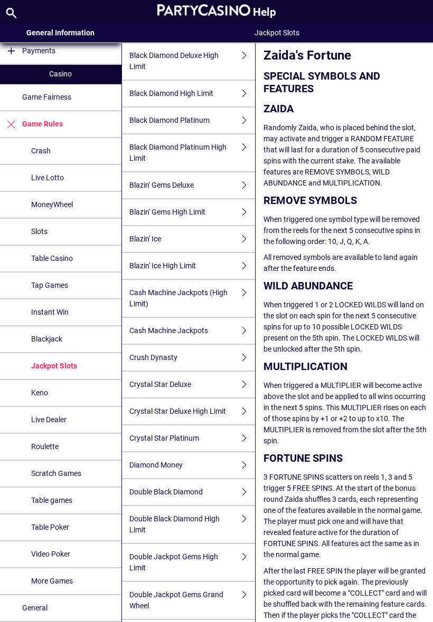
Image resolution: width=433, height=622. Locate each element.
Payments (38, 50)
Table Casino (52, 258)
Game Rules (42, 124)
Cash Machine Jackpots (168, 330)
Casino (60, 74)
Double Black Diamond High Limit (174, 524)
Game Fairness (46, 97)
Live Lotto (47, 177)
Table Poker (50, 527)
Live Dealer (49, 419)
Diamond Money (156, 465)
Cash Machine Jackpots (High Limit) (178, 298)
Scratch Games (56, 473)
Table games (51, 500)
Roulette (45, 446)
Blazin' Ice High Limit (162, 265)
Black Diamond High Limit (171, 93)
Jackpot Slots (54, 366)
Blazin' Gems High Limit (167, 212)
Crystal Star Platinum (164, 438)
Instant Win (50, 312)
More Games (52, 581)
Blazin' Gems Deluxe (161, 185)
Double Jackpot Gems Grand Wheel (176, 600)
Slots (39, 231)
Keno (39, 392)
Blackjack (46, 339)
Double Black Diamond (166, 492)
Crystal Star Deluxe (160, 384)
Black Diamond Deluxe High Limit (174, 61)
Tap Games (49, 285)
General (35, 608)
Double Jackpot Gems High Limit (173, 562)
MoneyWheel (52, 204)
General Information (60, 32)
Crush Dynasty (153, 357)
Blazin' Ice (145, 239)
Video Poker (50, 554)
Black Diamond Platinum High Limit (178, 152)
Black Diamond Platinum (169, 120)
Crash (41, 151)
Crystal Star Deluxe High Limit (177, 411)
